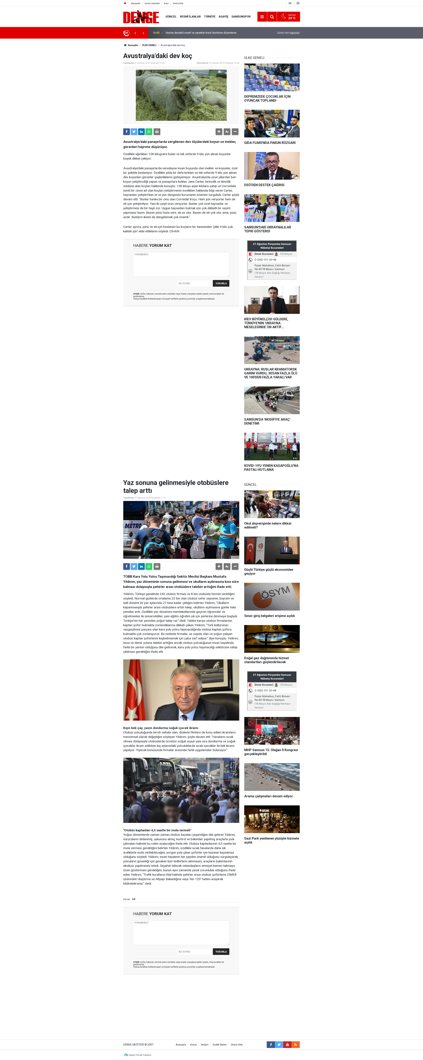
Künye (193, 1044)
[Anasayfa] (125, 3)
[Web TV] (290, 3)
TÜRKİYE (209, 16)
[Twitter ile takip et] (279, 1044)
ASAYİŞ (223, 16)
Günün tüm (288, 32)
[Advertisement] (181, 338)
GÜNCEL (171, 16)
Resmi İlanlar (190, 16)
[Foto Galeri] (298, 3)
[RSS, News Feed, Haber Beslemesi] (295, 1044)
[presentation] (135, 33)
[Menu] (262, 17)
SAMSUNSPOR (241, 16)
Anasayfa (132, 45)
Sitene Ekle (178, 3)
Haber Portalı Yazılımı (140, 1055)
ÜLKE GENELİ (149, 45)
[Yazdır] (157, 131)
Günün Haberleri (152, 3)
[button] (219, 131)
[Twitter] (134, 131)
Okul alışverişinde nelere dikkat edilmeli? (189, 32)
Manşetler (135, 3)
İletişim (205, 1044)
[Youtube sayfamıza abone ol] (287, 1044)
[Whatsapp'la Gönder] (149, 131)
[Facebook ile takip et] (271, 1044)
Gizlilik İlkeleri (220, 1044)
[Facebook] (126, 131)
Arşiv (166, 3)
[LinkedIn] (141, 131)
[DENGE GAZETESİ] (141, 16)
